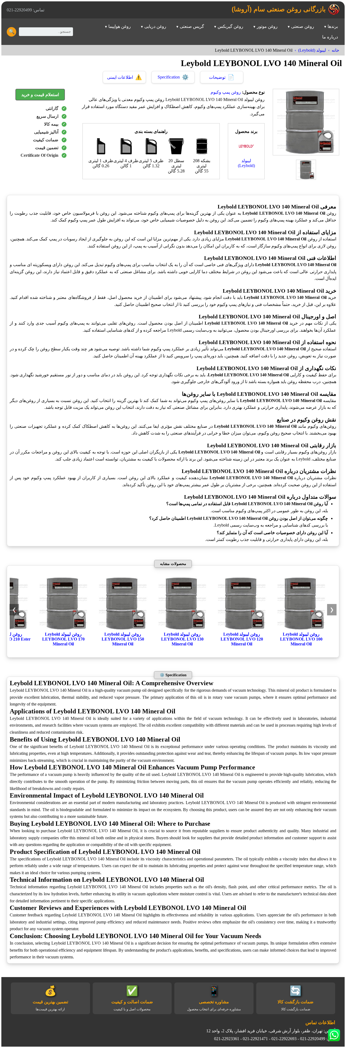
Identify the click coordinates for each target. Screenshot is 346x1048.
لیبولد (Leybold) (312, 50)
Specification (173, 77)
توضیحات (221, 77)
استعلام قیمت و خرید (40, 94)
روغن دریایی (155, 26)
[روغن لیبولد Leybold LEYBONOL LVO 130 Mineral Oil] (182, 629)
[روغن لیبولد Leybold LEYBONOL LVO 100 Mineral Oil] (301, 629)
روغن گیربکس (230, 26)
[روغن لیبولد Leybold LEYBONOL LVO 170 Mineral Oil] (63, 629)
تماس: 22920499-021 (25, 10)
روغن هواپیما (119, 26)
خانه (335, 50)
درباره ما (330, 37)
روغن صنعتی (302, 26)
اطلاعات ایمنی (124, 77)
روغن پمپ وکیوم (226, 92)
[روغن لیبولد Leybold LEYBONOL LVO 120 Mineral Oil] (242, 629)
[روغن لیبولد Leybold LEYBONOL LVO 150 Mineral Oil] (123, 629)
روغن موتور (267, 26)
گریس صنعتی (192, 26)
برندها (333, 26)
